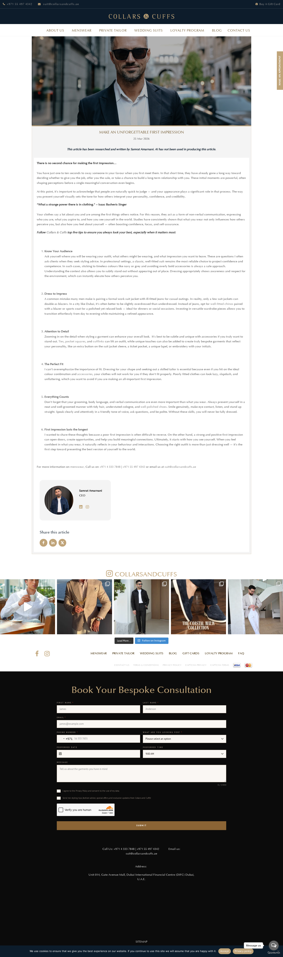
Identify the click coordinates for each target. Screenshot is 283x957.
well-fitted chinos (221, 304)
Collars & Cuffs (56, 232)
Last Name (151, 702)
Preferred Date (67, 747)
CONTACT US (239, 30)
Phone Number (67, 732)
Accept (224, 951)
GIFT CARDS (191, 653)
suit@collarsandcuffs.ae (61, 4)
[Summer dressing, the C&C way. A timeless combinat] (84, 606)
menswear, (77, 467)
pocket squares (75, 341)
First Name (65, 702)
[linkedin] (82, 507)
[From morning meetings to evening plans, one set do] (141, 606)
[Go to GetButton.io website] (274, 953)
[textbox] (181, 739)
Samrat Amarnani (90, 491)
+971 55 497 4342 (19, 4)
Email (61, 717)
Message (62, 762)
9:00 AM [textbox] (150, 753)
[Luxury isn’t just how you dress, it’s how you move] (198, 606)
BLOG (217, 30)
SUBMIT (141, 825)
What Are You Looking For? (162, 732)
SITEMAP (141, 942)
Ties (61, 341)
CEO (82, 495)
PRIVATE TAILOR (113, 30)
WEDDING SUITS (148, 30)
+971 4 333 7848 (110, 467)
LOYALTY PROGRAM (187, 30)
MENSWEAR (81, 30)
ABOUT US (55, 30)
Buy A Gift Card (269, 4)
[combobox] (65, 739)
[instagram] (88, 507)
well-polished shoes (154, 407)
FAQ (241, 653)
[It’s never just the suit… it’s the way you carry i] (27, 606)
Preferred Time (153, 747)
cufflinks (98, 341)
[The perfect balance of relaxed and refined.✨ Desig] (255, 606)
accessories (85, 374)
